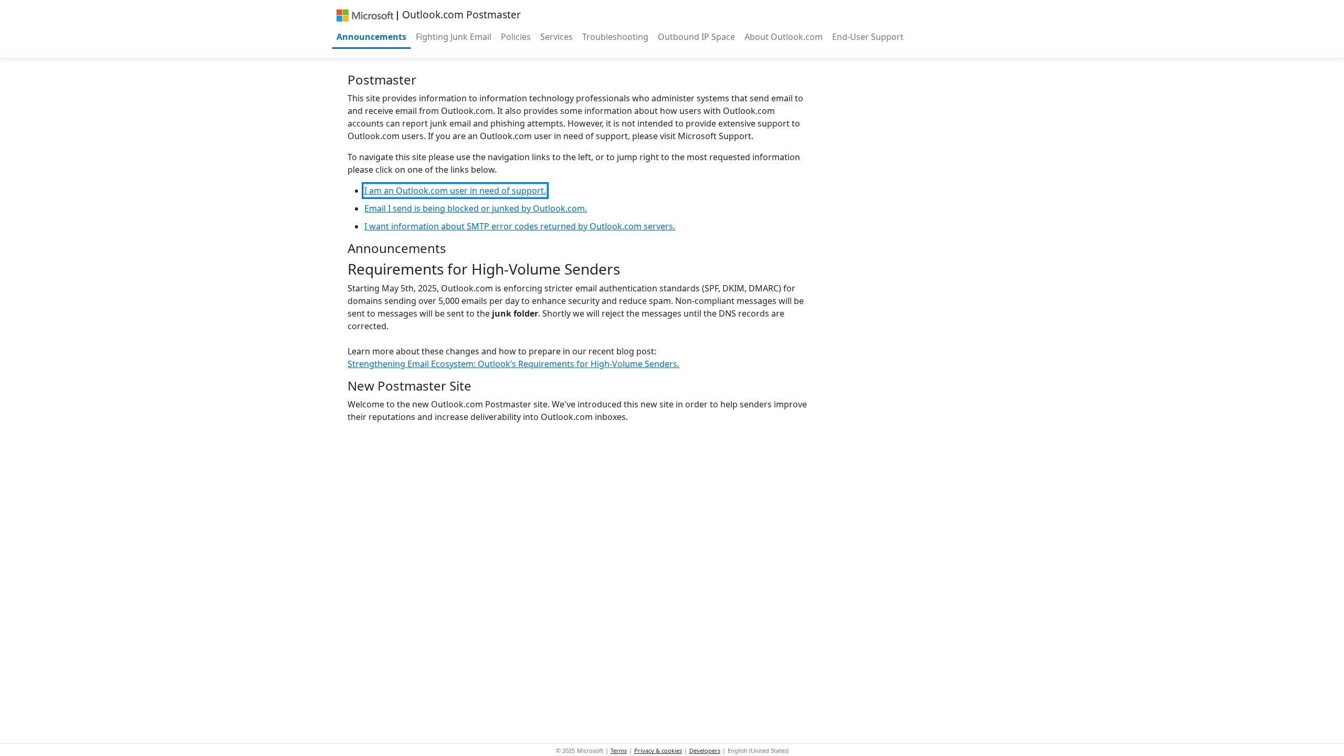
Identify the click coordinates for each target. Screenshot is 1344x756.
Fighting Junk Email (453, 37)
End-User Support (868, 37)
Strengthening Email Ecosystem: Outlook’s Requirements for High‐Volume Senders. (513, 364)
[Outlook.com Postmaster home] (364, 14)
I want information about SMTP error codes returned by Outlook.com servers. (519, 226)
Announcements (371, 37)
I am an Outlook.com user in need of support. (455, 190)
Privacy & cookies (658, 750)
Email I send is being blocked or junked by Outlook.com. (475, 208)
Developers (704, 750)
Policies (516, 37)
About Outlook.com (783, 37)
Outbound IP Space (696, 37)
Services (556, 37)
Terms (619, 750)
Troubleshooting (615, 37)
